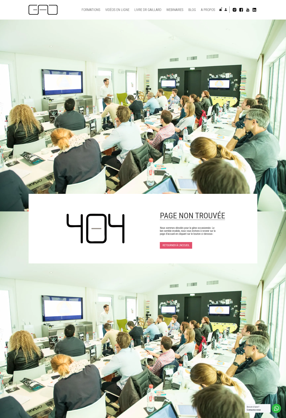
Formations (91, 10)
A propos (208, 10)
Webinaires (174, 10)
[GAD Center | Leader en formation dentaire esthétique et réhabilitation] (43, 9)
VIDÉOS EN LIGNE (117, 10)
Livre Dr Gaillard (147, 10)
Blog (192, 10)
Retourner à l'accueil (176, 245)
